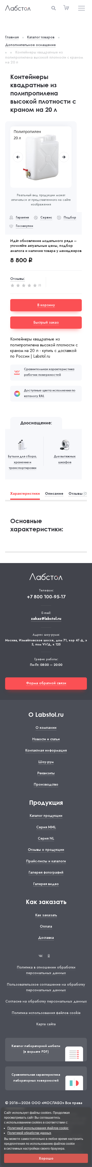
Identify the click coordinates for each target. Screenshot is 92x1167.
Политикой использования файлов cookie (37, 1128)
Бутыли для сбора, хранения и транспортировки (22, 462)
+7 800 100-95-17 (46, 597)
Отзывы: (17, 278)
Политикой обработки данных (29, 1133)
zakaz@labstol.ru (46, 618)
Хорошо (46, 1158)
